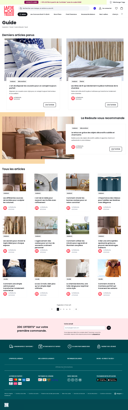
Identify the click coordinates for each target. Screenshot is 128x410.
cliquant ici (96, 334)
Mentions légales (8, 393)
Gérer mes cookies (66, 393)
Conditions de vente (34, 393)
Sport (26, 27)
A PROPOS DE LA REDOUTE (16, 358)
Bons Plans (57, 14)
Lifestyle (115, 14)
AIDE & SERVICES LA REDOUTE (46, 358)
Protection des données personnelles (50, 393)
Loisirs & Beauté (19, 27)
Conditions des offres (21, 393)
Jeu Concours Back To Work (39, 14)
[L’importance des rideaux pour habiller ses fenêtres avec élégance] (109, 182)
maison (12, 81)
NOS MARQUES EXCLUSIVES (74, 358)
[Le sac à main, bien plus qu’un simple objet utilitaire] (46, 268)
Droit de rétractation (93, 393)
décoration (22, 81)
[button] (121, 8)
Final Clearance (71, 14)
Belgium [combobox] (119, 393)
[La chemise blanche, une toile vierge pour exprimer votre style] (77, 268)
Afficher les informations (64, 367)
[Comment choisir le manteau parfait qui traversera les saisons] (109, 268)
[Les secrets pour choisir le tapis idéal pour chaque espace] (14, 225)
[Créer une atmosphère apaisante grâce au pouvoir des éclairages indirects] (109, 225)
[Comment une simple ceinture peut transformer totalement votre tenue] (14, 268)
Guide (11, 27)
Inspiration (5, 27)
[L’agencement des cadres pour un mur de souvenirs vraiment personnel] (46, 225)
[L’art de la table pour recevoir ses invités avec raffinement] (46, 182)
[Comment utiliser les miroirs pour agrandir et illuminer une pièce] (77, 225)
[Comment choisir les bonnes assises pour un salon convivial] (77, 182)
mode (6, 279)
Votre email (68, 324)
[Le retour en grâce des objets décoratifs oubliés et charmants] (38, 138)
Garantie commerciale (79, 393)
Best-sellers (104, 14)
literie (82, 81)
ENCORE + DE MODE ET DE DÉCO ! (105, 358)
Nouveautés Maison (88, 14)
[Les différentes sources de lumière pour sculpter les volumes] (14, 182)
